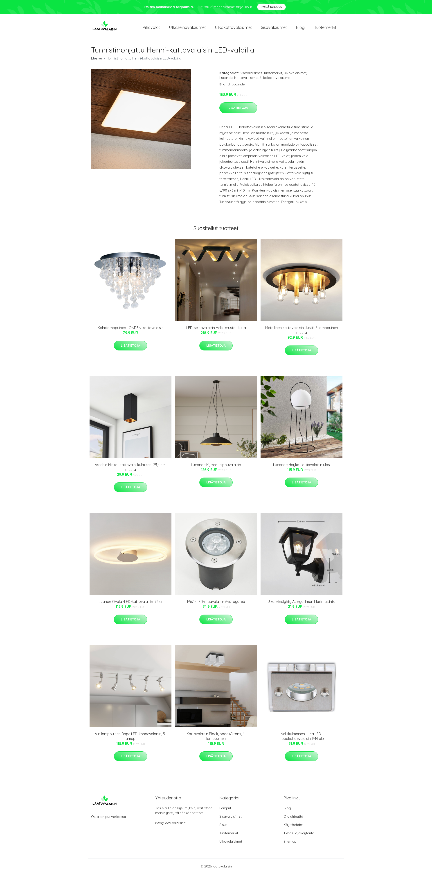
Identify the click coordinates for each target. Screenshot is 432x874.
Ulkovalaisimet (295, 73)
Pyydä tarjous (271, 7)
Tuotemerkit (325, 27)
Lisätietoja (238, 108)
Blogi (300, 27)
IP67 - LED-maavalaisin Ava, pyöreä (216, 601)
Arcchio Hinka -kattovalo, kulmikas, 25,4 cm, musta (130, 467)
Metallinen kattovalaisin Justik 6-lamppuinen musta (301, 330)
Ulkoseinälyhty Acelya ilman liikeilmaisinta (301, 601)
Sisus (223, 825)
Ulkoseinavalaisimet (187, 27)
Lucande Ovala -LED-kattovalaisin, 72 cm (130, 601)
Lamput (225, 808)
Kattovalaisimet (246, 78)
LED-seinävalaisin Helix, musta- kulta (216, 327)
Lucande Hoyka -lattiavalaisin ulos (301, 464)
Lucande (226, 78)
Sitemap (290, 841)
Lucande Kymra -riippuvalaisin (216, 464)
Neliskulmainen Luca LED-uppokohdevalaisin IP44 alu (301, 736)
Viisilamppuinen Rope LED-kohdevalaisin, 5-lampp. (130, 736)
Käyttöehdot (293, 825)
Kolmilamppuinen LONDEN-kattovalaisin (131, 327)
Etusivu (96, 58)
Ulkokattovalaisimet (233, 27)
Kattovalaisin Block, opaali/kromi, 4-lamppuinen (216, 736)
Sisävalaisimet (274, 27)
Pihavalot (151, 27)
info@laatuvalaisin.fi (170, 823)
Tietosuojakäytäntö (299, 833)
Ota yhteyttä (293, 816)
